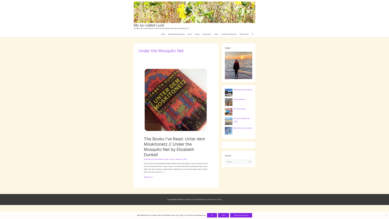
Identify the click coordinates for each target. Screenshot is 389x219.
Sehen (197, 34)
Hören (190, 34)
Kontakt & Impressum (229, 34)
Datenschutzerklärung (241, 215)
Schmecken (207, 34)
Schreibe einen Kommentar (153, 159)
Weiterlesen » (149, 177)
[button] (253, 34)
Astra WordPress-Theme (213, 199)
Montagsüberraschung (176, 34)
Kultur (216, 34)
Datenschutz (244, 34)
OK (212, 215)
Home (163, 34)
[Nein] (386, 215)
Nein (223, 215)
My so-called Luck (149, 25)
